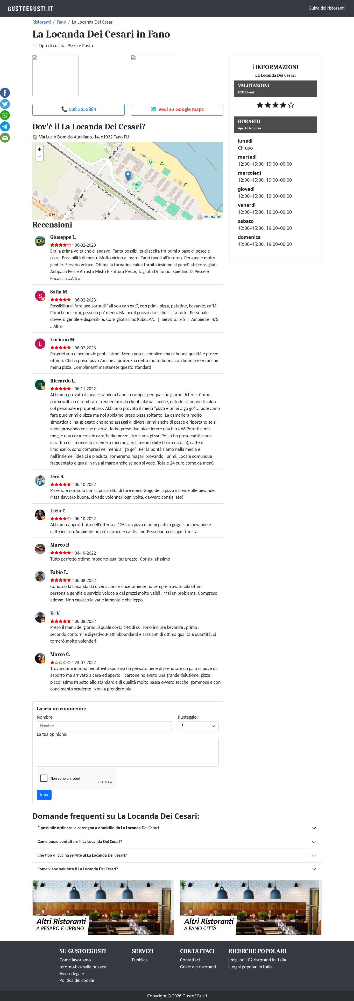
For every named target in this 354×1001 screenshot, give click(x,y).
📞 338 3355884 (78, 109)
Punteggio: (188, 717)
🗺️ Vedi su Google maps (177, 109)
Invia (44, 795)
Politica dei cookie (77, 980)
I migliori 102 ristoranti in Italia (257, 960)
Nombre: (45, 717)
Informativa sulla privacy (83, 967)
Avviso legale (72, 974)
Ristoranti (41, 22)
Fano (61, 22)
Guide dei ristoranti (327, 8)
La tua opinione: (52, 734)
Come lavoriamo (75, 960)
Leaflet (215, 217)
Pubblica (140, 960)
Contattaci (190, 960)
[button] (128, 176)
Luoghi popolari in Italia (250, 967)
